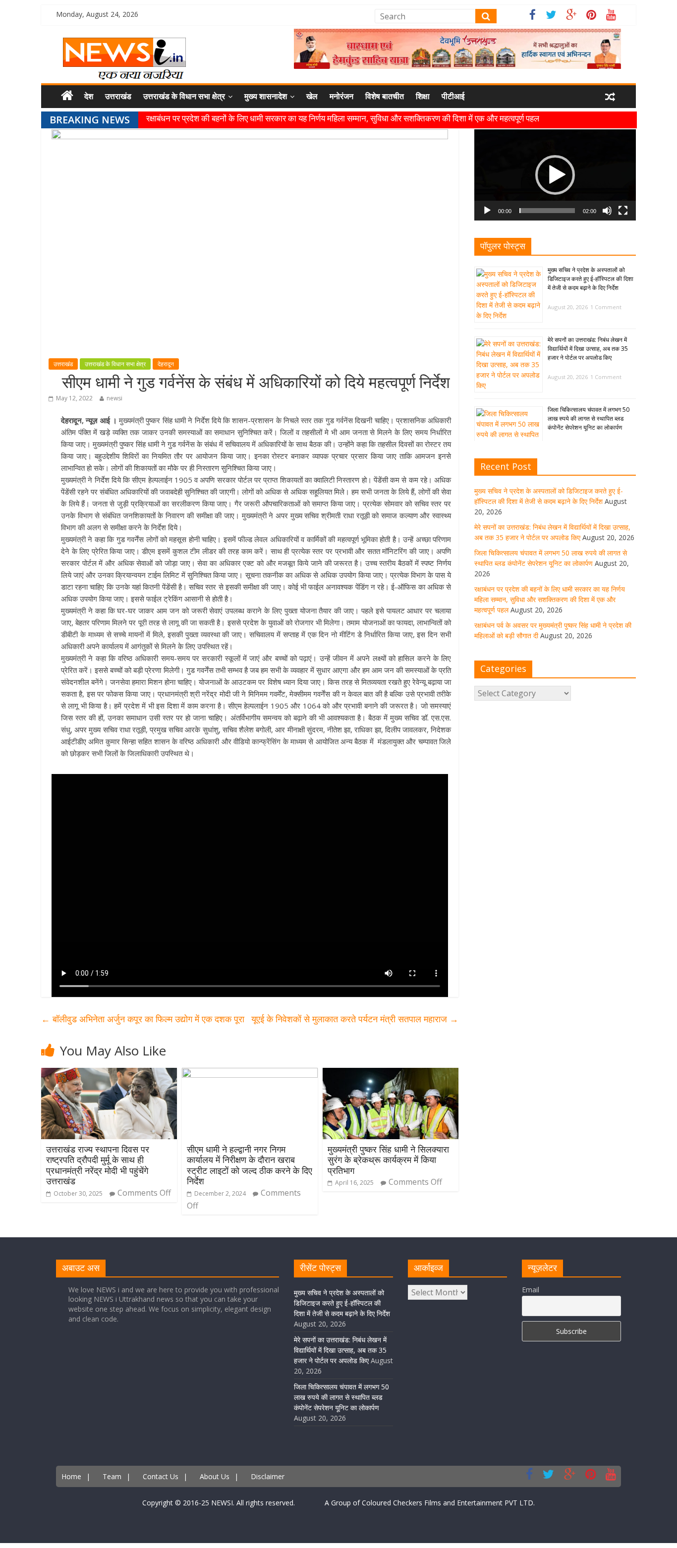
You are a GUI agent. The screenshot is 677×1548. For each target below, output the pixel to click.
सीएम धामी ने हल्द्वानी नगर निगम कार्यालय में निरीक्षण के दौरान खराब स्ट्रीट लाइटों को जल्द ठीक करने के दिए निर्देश (249, 1165)
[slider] (547, 210)
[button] (555, 175)
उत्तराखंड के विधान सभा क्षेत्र (184, 96)
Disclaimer (267, 1476)
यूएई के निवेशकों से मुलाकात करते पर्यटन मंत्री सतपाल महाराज (354, 1019)
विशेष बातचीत (384, 96)
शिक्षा (423, 96)
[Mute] (607, 211)
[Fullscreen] (623, 211)
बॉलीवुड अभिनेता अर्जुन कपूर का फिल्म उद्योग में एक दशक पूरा (142, 1019)
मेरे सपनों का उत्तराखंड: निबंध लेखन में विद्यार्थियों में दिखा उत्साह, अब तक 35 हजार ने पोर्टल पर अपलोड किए (588, 348)
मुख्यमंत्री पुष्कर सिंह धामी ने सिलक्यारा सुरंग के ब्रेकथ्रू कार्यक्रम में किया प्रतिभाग (388, 1159)
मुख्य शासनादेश (265, 96)
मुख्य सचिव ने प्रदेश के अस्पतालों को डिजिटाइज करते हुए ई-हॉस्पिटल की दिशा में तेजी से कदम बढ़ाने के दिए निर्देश (590, 279)
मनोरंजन (341, 96)
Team (112, 1476)
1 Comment (605, 307)
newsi (114, 398)
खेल (312, 96)
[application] (555, 175)
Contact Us (160, 1476)
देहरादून (166, 364)
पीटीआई (453, 96)
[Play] (487, 211)
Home (71, 1476)
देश (88, 96)
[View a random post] (610, 96)
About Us (214, 1476)
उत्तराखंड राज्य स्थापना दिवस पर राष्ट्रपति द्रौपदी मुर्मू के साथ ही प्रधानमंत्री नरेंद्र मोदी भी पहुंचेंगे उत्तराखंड (97, 1165)
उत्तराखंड (118, 96)
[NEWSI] (124, 43)
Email (530, 1289)
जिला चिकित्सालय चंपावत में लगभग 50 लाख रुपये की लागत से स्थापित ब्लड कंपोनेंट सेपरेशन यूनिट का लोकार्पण (588, 418)
